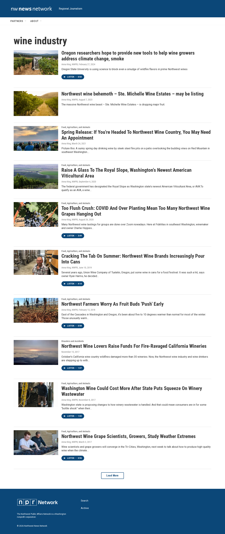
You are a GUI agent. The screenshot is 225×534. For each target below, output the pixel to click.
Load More (112, 475)
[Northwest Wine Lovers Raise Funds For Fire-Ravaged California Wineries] (36, 352)
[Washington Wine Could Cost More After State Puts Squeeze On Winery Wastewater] (36, 394)
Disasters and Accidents (72, 341)
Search (84, 501)
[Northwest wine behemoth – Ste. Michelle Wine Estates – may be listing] (36, 103)
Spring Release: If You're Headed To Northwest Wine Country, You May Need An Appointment (136, 135)
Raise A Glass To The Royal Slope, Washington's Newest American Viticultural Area (126, 173)
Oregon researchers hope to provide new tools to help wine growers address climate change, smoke (128, 56)
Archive (85, 508)
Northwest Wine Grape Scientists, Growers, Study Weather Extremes (128, 436)
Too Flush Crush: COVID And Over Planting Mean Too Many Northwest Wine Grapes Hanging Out (135, 211)
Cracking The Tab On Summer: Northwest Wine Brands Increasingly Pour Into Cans (133, 259)
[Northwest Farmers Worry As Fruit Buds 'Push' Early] (36, 310)
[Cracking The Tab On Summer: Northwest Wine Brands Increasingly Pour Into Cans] (36, 262)
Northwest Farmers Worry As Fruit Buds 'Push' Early (112, 304)
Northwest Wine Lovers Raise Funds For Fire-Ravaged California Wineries (134, 346)
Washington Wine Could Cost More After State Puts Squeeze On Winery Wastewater (131, 391)
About (34, 21)
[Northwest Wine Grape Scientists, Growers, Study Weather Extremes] (36, 442)
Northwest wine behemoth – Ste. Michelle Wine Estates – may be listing (132, 94)
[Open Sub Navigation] (25, 21)
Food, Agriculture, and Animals (75, 127)
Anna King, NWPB (69, 64)
